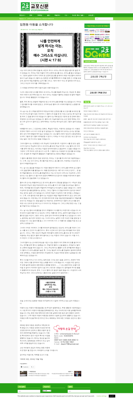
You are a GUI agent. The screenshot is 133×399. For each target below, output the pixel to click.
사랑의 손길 (34, 29)
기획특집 (39, 15)
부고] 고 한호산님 (89, 131)
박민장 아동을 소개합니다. (91, 111)
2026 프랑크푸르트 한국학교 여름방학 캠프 (96, 128)
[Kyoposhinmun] (66, 12)
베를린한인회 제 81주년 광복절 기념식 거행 (96, 122)
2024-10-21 (25, 29)
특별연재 (57, 15)
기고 (66, 15)
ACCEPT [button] (112, 396)
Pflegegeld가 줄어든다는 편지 (92, 142)
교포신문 (90, 15)
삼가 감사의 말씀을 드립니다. (92, 134)
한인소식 (22, 15)
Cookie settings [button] (101, 396)
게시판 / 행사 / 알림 (77, 15)
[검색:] (104, 18)
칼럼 (48, 15)
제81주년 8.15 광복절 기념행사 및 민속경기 (96, 125)
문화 (30, 15)
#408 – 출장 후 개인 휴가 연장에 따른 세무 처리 (97, 119)
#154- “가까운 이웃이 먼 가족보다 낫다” (95, 145)
